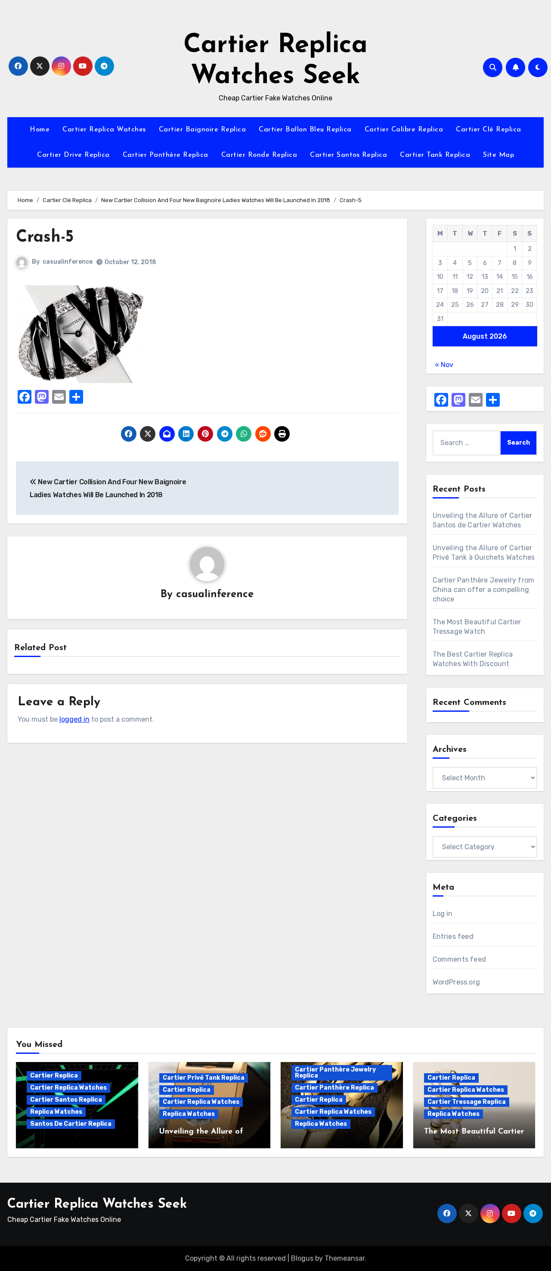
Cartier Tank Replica (435, 155)
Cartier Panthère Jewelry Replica (335, 1072)
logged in (74, 719)
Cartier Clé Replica (488, 129)
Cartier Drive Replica (73, 155)
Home (40, 129)
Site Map (498, 155)
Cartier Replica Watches (104, 129)
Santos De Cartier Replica (70, 1124)
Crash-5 (45, 237)
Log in (443, 914)
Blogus (302, 1258)
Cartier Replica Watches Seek (97, 1204)
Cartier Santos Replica (348, 155)
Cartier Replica (54, 1075)
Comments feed (459, 959)
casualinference (68, 261)
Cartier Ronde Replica (259, 155)
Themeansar (345, 1258)
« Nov (444, 365)
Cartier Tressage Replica (466, 1102)
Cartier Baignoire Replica (202, 129)
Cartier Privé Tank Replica (204, 1077)
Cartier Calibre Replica (404, 129)
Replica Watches (56, 1111)
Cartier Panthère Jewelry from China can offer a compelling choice (484, 589)
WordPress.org (456, 982)
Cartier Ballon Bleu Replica (305, 129)
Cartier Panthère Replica (165, 155)
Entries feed (453, 936)
